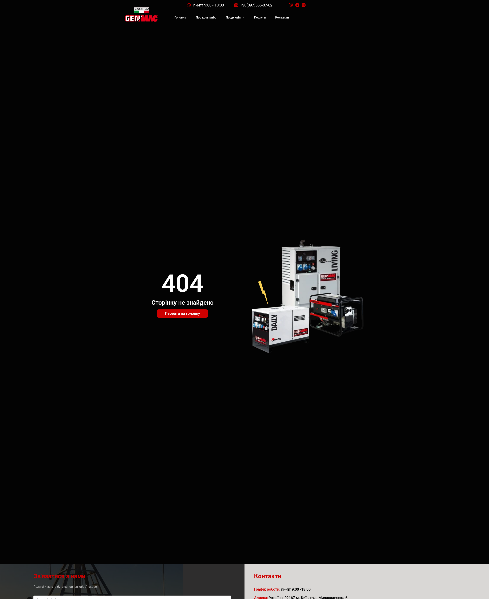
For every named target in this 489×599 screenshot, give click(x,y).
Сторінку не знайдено (182, 302)
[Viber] (291, 5)
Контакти (282, 17)
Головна (180, 17)
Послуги (260, 17)
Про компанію (206, 17)
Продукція (233, 17)
